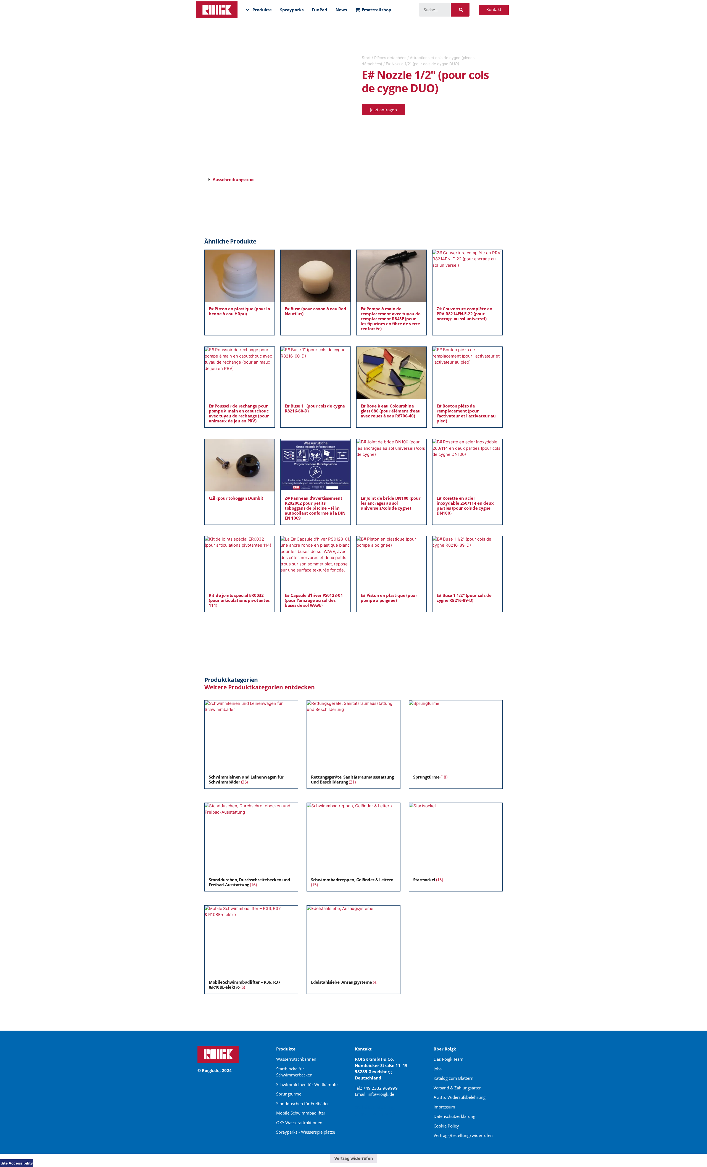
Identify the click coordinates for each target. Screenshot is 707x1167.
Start (366, 57)
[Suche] (460, 10)
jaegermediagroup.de (377, 1113)
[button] (274, 179)
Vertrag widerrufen (353, 1158)
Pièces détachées (390, 57)
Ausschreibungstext (233, 179)
